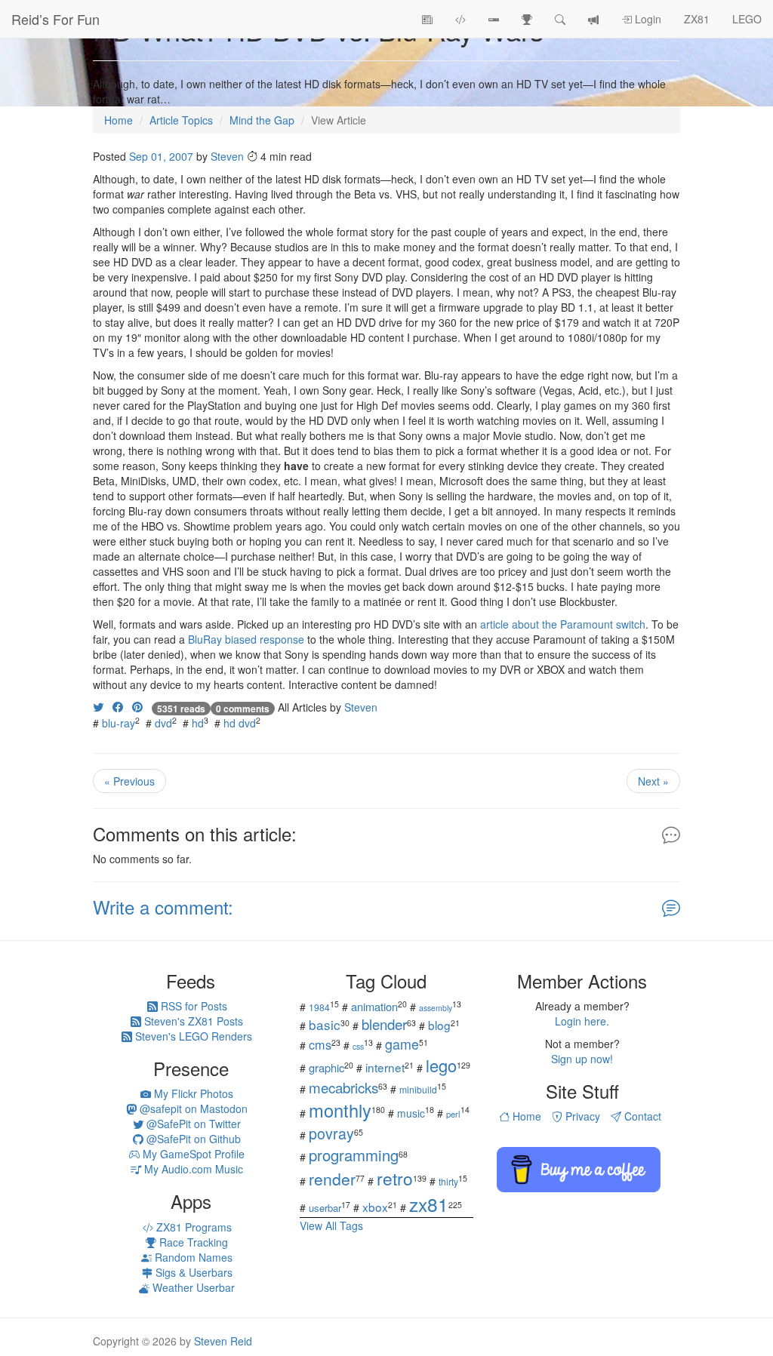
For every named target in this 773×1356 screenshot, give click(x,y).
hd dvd (239, 722)
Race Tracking (192, 1242)
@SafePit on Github (192, 1138)
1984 (319, 1007)
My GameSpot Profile (192, 1153)
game (402, 1043)
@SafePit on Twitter (192, 1123)
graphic (326, 1067)
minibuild (418, 1089)
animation (374, 1006)
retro (395, 1178)
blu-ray (118, 722)
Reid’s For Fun (55, 19)
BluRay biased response (246, 639)
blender (384, 1023)
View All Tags (331, 1225)
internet (385, 1067)
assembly (435, 1007)
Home (525, 1116)
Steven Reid (223, 1340)
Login (646, 18)
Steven (227, 156)
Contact (641, 1116)
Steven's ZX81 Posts (192, 1021)
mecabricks (343, 1087)
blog (439, 1024)
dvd (163, 722)
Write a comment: (163, 906)
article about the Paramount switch (562, 624)
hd (198, 722)
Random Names (192, 1257)
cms (320, 1044)
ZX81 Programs (192, 1227)
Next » (653, 781)
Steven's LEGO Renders (192, 1036)
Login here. (582, 1021)
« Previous (129, 781)
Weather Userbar (192, 1287)
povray (331, 1133)
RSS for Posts (192, 1005)
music (411, 1113)
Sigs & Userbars (192, 1272)
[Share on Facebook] (117, 707)
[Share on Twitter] (98, 707)
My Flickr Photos (192, 1093)
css (358, 1046)
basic (324, 1024)
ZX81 (697, 18)
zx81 (428, 1204)
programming (354, 1155)
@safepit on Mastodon (192, 1108)
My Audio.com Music (192, 1168)
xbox (375, 1206)
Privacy (581, 1116)
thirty (448, 1181)
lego (441, 1065)
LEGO (747, 18)
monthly (340, 1110)
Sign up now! (582, 1058)
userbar (325, 1208)
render (332, 1178)
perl (453, 1114)
